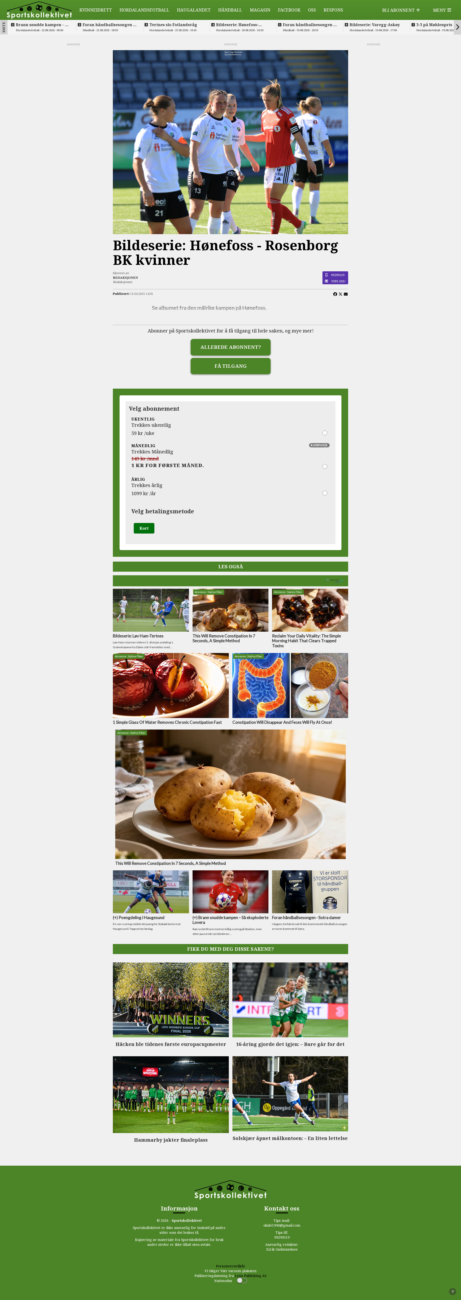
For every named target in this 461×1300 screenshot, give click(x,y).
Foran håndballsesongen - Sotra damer (108, 24)
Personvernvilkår (230, 1266)
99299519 (338, 275)
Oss (312, 10)
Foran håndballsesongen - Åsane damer (309, 24)
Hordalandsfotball (144, 10)
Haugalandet (194, 10)
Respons (333, 10)
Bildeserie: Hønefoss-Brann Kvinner (237, 24)
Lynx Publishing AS (251, 1275)
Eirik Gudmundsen (281, 1249)
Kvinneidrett (95, 10)
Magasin (260, 10)
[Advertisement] (73, 118)
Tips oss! (338, 281)
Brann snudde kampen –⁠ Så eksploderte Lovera (43, 24)
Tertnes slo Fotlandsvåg (173, 24)
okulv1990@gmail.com (281, 1225)
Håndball (230, 10)
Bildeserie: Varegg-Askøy (375, 24)
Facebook (289, 10)
